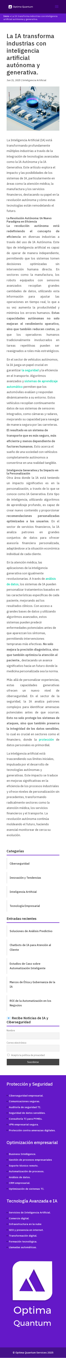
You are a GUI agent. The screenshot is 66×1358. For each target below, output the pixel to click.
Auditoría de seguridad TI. (25, 1107)
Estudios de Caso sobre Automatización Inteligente (28, 966)
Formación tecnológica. (23, 1241)
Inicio (6, 16)
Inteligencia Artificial (34, 80)
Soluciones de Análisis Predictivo (31, 931)
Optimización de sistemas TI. (26, 1188)
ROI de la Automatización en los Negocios (30, 1003)
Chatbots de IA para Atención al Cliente (30, 947)
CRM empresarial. (19, 1183)
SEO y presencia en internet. (26, 1230)
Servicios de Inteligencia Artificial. (30, 1212)
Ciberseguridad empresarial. (26, 1095)
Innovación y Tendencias (25, 877)
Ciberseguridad (19, 863)
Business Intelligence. (22, 1154)
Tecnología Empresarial (25, 906)
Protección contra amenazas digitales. (32, 1130)
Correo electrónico (16, 1042)
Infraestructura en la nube (25, 1224)
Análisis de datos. (19, 1177)
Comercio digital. (19, 1218)
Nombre (11, 1030)
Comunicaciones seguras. (24, 1101)
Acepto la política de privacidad (28, 1055)
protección (46, 739)
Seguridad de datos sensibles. (27, 1112)
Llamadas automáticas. (23, 1247)
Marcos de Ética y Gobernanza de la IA (32, 984)
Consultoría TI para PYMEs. (25, 1118)
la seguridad (30, 370)
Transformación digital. (23, 1235)
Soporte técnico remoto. (23, 1165)
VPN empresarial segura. (24, 1124)
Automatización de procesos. (26, 1171)
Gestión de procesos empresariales (30, 1159)
